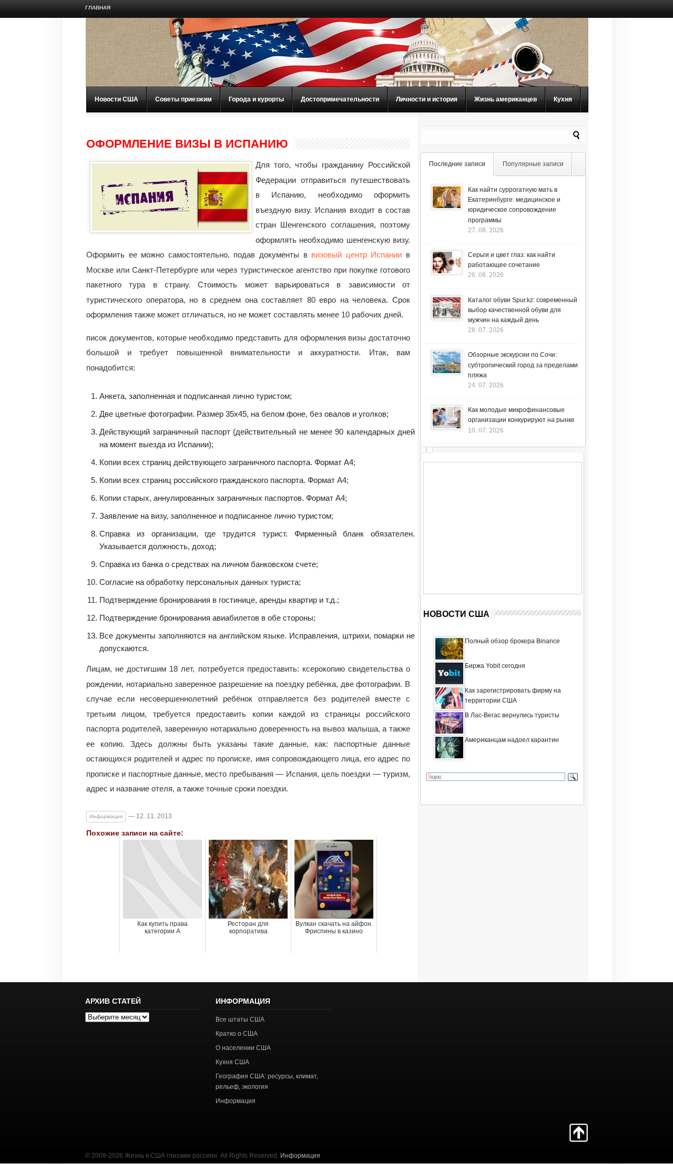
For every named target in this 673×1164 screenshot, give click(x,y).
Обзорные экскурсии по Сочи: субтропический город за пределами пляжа (523, 364)
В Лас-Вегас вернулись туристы (512, 715)
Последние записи (457, 164)
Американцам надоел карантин (512, 740)
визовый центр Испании (356, 254)
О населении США (243, 1048)
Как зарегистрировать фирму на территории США (513, 695)
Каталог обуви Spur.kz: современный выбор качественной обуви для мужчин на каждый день (522, 310)
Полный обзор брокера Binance (512, 641)
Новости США (116, 99)
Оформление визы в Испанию (187, 144)
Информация (106, 816)
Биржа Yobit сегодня (495, 665)
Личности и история (426, 99)
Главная (97, 8)
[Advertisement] (503, 528)
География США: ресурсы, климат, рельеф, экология (267, 1081)
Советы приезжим (183, 99)
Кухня (563, 99)
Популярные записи (533, 164)
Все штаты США (240, 1019)
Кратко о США (237, 1033)
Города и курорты (256, 99)
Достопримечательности (340, 99)
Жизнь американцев (505, 99)
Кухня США (232, 1062)
